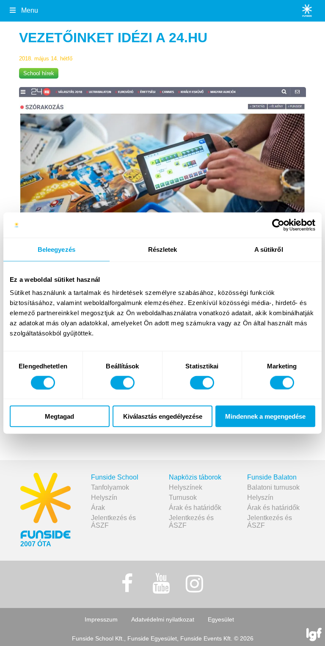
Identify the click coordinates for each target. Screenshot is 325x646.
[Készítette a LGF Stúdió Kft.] (314, 635)
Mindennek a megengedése (265, 416)
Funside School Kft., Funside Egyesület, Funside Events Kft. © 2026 (162, 638)
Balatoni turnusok (273, 487)
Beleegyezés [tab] (56, 249)
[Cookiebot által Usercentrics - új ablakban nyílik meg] (278, 224)
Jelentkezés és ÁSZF (113, 521)
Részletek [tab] (162, 249)
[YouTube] (161, 584)
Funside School (114, 477)
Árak (98, 507)
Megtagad (59, 416)
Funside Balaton (272, 477)
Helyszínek (185, 487)
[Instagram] (194, 584)
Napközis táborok (195, 477)
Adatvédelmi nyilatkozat (162, 619)
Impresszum (101, 619)
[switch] (122, 382)
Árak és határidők (195, 507)
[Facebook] (127, 584)
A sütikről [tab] (268, 249)
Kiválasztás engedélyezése (162, 416)
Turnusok (183, 497)
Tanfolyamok (110, 487)
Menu (29, 10)
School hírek (38, 73)
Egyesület (221, 619)
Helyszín (104, 497)
